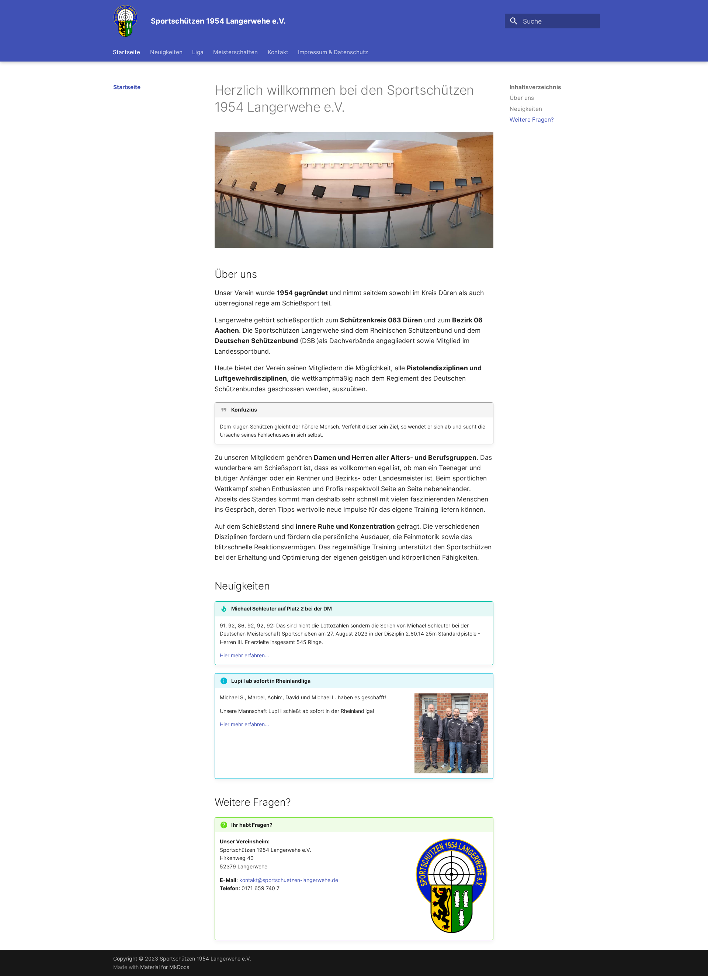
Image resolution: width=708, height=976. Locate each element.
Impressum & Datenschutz (333, 52)
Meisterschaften (236, 52)
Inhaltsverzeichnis (535, 87)
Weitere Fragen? (532, 119)
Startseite (126, 52)
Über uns (522, 97)
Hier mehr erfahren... (244, 655)
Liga (198, 52)
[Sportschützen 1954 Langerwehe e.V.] (125, 21)
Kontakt (278, 52)
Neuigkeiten (166, 52)
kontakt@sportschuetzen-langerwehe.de (288, 880)
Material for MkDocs (164, 967)
